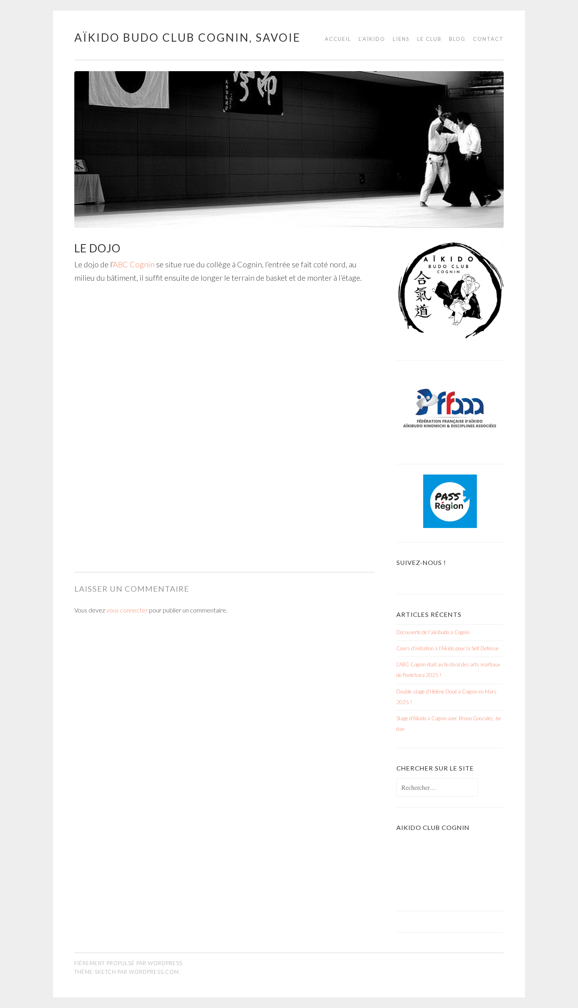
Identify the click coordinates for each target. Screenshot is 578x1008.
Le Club (429, 39)
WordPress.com (154, 972)
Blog (457, 39)
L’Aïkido (372, 39)
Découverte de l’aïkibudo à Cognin (432, 632)
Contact (488, 39)
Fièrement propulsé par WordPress (128, 963)
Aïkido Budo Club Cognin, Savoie (187, 37)
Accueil (338, 39)
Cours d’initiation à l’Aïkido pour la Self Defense (447, 648)
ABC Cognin (134, 264)
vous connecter (127, 610)
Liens (401, 39)
